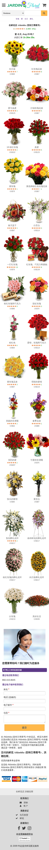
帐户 (25, 806)
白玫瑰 (12, 616)
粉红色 (12, 343)
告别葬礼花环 (12, 538)
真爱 (37, 147)
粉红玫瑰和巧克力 (12, 303)
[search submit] (44, 13)
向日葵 (12, 69)
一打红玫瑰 (12, 264)
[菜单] (2, 5)
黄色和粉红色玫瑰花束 (36, 186)
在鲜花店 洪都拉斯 (24, 791)
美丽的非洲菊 (12, 421)
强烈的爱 (12, 460)
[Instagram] (29, 829)
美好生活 (37, 616)
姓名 (6, 689)
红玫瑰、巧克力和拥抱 (36, 264)
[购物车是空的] (44, 5)
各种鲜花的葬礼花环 (36, 538)
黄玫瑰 (12, 186)
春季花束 (37, 421)
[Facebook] (19, 829)
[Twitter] (24, 829)
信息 (6, 713)
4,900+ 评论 (30, 29)
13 (17, 267)
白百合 (37, 225)
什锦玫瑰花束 (36, 108)
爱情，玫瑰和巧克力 (36, 343)
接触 (25, 802)
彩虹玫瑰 (37, 303)
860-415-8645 (8, 680)
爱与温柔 (12, 108)
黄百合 (37, 499)
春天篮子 (12, 225)
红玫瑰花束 (36, 69)
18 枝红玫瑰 (12, 147)
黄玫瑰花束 (12, 382)
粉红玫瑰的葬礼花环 (12, 577)
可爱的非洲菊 (36, 460)
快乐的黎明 (12, 499)
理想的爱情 (36, 382)
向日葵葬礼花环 (36, 577)
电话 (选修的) (10, 697)
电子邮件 (8, 705)
